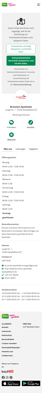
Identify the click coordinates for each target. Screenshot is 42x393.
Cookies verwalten (9, 343)
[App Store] (11, 383)
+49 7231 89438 (11, 275)
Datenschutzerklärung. (23, 84)
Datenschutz (7, 335)
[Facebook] (3, 377)
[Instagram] (7, 377)
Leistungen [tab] (20, 149)
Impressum (6, 331)
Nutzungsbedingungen (11, 347)
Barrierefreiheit (8, 339)
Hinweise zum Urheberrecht (7, 353)
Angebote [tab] (33, 149)
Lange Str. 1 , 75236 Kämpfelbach (20, 110)
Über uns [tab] (8, 149)
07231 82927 (10, 278)
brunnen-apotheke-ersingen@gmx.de (21, 265)
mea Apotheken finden (31, 327)
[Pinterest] (11, 377)
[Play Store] (31, 383)
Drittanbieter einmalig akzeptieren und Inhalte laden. (21, 49)
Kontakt (5, 327)
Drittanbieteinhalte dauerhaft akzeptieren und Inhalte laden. (21, 61)
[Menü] (38, 4)
